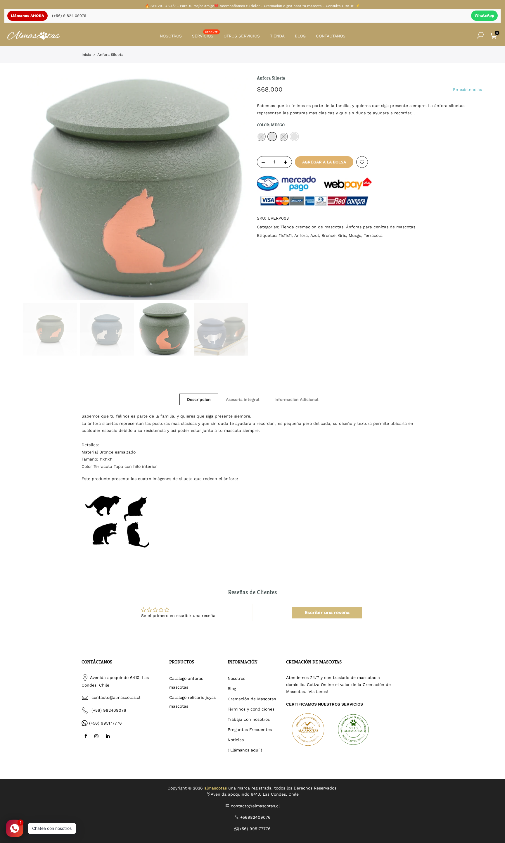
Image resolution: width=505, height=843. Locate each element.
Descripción (199, 399)
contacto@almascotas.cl (115, 697)
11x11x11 (285, 235)
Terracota (373, 235)
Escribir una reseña (327, 612)
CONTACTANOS (330, 36)
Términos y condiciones (251, 709)
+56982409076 (255, 817)
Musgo (355, 235)
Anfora (301, 235)
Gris (342, 235)
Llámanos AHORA (27, 15)
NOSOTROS (171, 36)
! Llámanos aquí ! (245, 750)
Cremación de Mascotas (252, 699)
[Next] (238, 187)
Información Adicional (296, 399)
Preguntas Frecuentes (250, 729)
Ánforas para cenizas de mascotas (380, 227)
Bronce (328, 235)
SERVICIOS (205, 35)
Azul (314, 235)
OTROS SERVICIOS (242, 36)
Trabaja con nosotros (249, 719)
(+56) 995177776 (105, 723)
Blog (232, 688)
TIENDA (277, 36)
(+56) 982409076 (108, 710)
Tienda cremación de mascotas (312, 227)
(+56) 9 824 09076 (69, 15)
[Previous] (33, 187)
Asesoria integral (242, 399)
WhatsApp (484, 15)
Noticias (236, 739)
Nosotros (236, 678)
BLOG (300, 36)
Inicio (86, 54)
